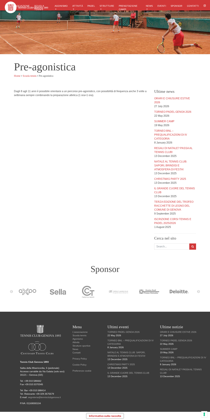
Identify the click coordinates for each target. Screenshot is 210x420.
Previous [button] (11, 291)
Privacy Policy (80, 358)
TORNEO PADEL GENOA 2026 (172, 111)
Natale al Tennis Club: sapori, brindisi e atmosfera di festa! (170, 165)
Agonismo (61, 6)
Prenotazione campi (128, 8)
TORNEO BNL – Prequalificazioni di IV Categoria (170, 134)
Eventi (162, 6)
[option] (29, 292)
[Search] (192, 246)
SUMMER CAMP (164, 121)
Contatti (193, 6)
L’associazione (20, 6)
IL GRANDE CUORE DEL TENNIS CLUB (128, 373)
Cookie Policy (79, 364)
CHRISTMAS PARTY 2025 (170, 179)
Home (17, 75)
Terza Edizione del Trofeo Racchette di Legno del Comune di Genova (173, 205)
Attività (77, 6)
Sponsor (176, 6)
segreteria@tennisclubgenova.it (44, 397)
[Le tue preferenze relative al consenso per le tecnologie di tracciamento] (204, 414)
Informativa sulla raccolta (105, 416)
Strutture (107, 6)
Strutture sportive (81, 345)
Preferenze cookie (82, 370)
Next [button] (198, 291)
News (149, 6)
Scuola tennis (29, 75)
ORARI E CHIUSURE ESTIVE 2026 (178, 332)
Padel (91, 6)
